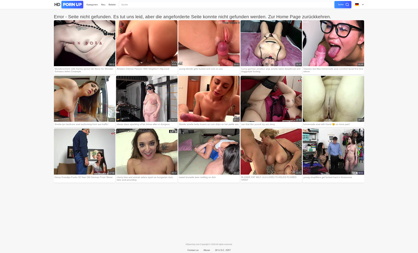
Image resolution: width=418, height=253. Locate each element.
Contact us (193, 250)
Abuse (206, 250)
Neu (103, 4)
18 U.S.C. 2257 (223, 250)
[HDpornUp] (68, 4)
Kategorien (92, 4)
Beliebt (112, 4)
